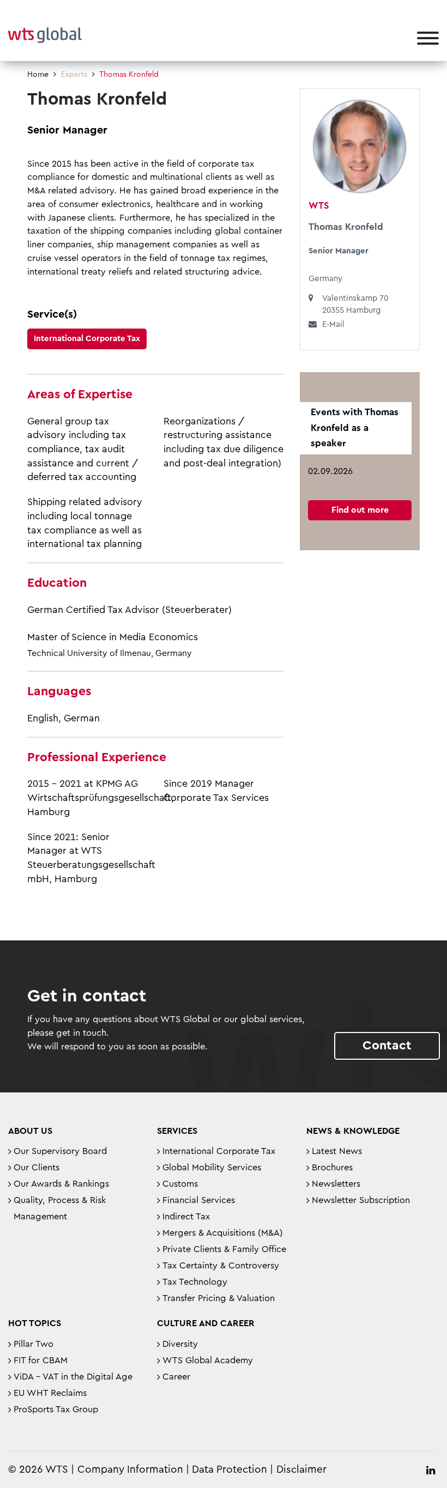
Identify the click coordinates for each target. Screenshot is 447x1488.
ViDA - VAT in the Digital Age (73, 1376)
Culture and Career (206, 1323)
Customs (180, 1184)
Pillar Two (33, 1344)
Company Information (130, 1470)
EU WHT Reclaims (50, 1393)
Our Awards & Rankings (61, 1184)
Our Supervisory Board (60, 1151)
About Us (30, 1131)
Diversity (180, 1344)
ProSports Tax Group (56, 1409)
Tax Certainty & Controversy (220, 1265)
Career (176, 1376)
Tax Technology (194, 1282)
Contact (387, 1045)
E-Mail (333, 324)
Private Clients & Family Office (224, 1249)
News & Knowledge (353, 1131)
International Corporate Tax (87, 339)
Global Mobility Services (211, 1167)
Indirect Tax (186, 1216)
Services (177, 1131)
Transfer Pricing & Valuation (218, 1298)
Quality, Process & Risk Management (60, 1208)
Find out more (360, 510)
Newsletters (336, 1184)
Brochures (332, 1167)
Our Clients (36, 1167)
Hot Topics (34, 1323)
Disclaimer (301, 1470)
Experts (74, 74)
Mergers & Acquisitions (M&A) (222, 1233)
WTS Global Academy (207, 1360)
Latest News (337, 1151)
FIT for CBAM (41, 1360)
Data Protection (229, 1470)
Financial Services (198, 1200)
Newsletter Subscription (361, 1200)
